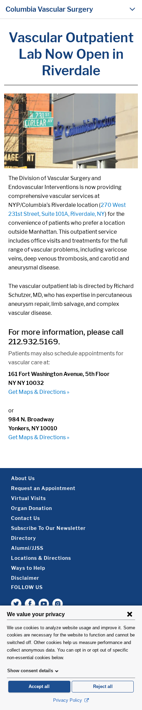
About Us (23, 478)
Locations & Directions (41, 558)
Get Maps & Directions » (38, 392)
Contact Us (25, 518)
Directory (23, 538)
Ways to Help (28, 568)
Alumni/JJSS (27, 548)
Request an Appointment (43, 488)
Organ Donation (31, 508)
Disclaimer (25, 578)
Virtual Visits (28, 498)
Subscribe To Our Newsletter (48, 528)
